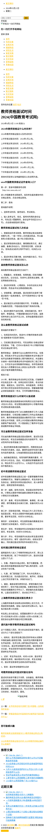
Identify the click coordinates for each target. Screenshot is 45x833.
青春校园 (9, 65)
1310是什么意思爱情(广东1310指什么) (22, 781)
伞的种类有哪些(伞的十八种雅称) (20, 795)
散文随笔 (9, 56)
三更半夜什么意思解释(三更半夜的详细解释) (24, 778)
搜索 (26, 18)
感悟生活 (9, 50)
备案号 (18, 828)
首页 (8, 39)
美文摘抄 (9, 3)
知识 (19, 105)
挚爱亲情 (9, 53)
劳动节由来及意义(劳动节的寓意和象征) (23, 775)
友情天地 (9, 45)
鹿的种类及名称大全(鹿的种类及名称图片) (24, 798)
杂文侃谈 (9, 59)
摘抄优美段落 (24, 825)
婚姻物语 (9, 48)
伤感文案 (9, 42)
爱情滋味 (9, 62)
